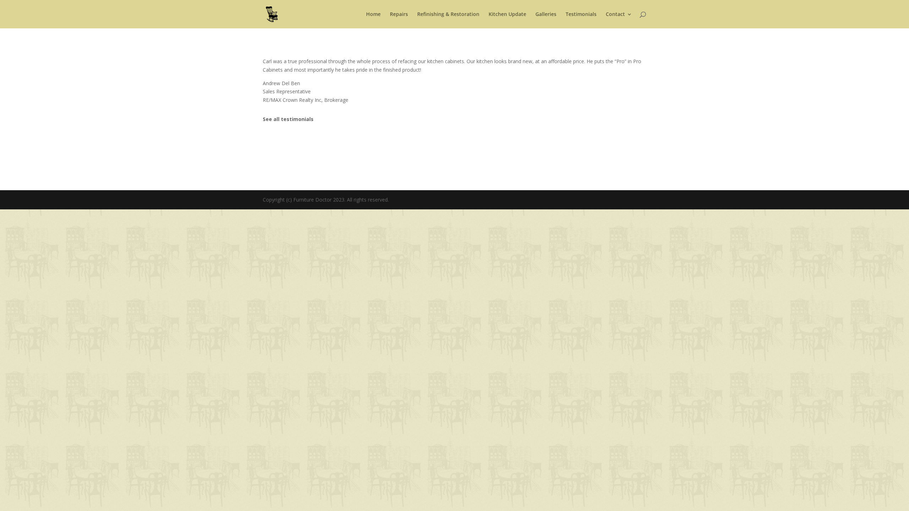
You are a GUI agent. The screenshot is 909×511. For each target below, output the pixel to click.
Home (373, 14)
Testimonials (581, 14)
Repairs (399, 14)
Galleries (545, 14)
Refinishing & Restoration (448, 14)
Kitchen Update (507, 14)
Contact (615, 14)
